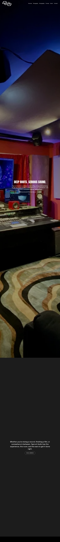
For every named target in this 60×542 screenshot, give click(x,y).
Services (30, 3)
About (51, 3)
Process (47, 3)
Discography (41, 3)
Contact (56, 3)
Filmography (35, 3)
